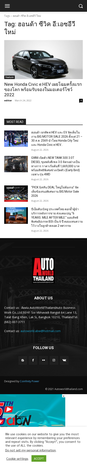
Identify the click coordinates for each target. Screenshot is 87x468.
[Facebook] (33, 360)
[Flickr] (43, 360)
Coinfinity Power (29, 381)
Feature (9, 77)
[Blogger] (23, 360)
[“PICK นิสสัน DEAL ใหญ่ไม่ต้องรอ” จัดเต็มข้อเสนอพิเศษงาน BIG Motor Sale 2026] (16, 193)
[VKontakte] (64, 360)
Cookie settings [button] (17, 458)
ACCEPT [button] (39, 458)
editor (8, 100)
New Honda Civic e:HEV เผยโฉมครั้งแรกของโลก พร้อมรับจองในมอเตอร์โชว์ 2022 (43, 89)
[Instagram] (54, 360)
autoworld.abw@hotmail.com (40, 331)
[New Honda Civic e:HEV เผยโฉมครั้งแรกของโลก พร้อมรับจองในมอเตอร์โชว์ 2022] (43, 59)
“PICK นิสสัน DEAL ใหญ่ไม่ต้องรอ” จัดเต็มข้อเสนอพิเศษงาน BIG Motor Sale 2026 (55, 191)
